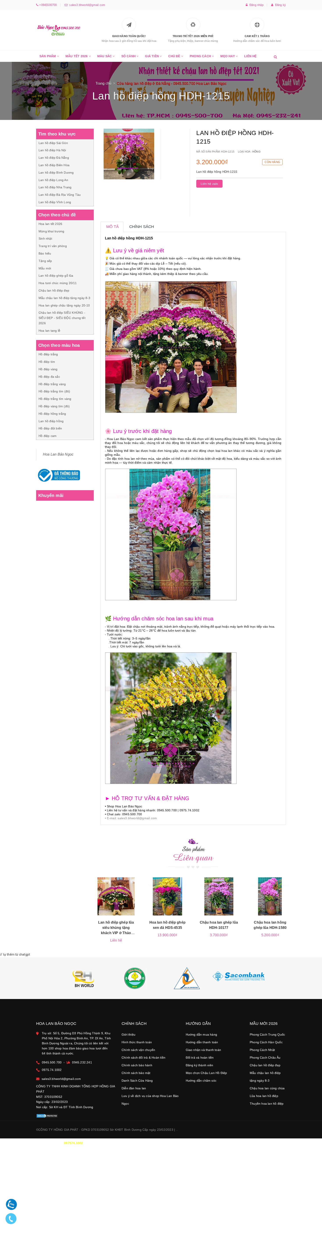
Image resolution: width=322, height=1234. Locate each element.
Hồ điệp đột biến (50, 428)
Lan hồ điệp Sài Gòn (53, 143)
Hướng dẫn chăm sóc (201, 1080)
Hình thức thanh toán (137, 1042)
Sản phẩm (48, 56)
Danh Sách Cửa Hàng (137, 1080)
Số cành (129, 56)
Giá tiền (152, 56)
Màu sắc (105, 56)
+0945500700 (47, 5)
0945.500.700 (52, 1062)
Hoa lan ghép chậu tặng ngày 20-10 (64, 305)
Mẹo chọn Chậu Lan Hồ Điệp (206, 1073)
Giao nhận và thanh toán (203, 1050)
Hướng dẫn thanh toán (202, 1042)
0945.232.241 (82, 1062)
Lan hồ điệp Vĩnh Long (55, 202)
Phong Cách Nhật (262, 1050)
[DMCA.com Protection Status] (47, 1115)
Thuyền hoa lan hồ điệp (266, 1103)
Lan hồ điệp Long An (53, 180)
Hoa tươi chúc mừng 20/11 (58, 283)
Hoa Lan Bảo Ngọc (58, 454)
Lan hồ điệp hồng (51, 421)
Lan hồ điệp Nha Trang (55, 187)
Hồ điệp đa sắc (49, 376)
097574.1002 (73, 1143)
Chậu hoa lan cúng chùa (267, 1088)
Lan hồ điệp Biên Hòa (54, 165)
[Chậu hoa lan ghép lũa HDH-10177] (219, 896)
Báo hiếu (45, 253)
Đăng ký (279, 5)
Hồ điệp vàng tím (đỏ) (54, 406)
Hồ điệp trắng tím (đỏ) (54, 391)
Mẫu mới (45, 268)
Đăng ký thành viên (199, 1065)
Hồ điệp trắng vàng (52, 384)
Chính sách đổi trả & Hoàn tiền (143, 1057)
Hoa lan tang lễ (49, 330)
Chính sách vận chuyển (138, 1050)
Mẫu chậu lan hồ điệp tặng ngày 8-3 (64, 298)
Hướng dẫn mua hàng (201, 1034)
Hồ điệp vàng (48, 369)
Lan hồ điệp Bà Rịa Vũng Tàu (60, 194)
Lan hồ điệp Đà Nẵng (54, 157)
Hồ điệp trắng (48, 354)
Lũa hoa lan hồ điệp (264, 1096)
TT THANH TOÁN (232, 1143)
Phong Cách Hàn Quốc (266, 1042)
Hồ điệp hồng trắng (52, 413)
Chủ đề (174, 56)
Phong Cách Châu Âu (265, 1057)
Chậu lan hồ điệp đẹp (54, 290)
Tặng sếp (45, 261)
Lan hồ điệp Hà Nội (52, 150)
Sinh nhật (45, 238)
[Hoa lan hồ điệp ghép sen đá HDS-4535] (167, 896)
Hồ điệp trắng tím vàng (55, 399)
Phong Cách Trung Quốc (267, 1034)
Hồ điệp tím (47, 361)
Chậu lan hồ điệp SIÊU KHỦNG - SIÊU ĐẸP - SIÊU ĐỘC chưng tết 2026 (62, 318)
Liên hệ (250, 56)
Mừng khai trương (51, 231)
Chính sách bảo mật (136, 1073)
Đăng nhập (256, 5)
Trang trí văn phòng (53, 246)
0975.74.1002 (52, 1070)
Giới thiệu (128, 1034)
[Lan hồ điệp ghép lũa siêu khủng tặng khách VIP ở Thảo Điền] (116, 896)
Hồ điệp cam (48, 436)
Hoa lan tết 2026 (50, 224)
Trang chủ (103, 83)
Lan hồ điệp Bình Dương (56, 172)
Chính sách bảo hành (137, 1065)
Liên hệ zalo (209, 183)
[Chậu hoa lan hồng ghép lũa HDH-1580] (270, 896)
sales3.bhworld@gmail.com (86, 5)
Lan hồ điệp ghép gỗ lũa (56, 275)
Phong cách (201, 56)
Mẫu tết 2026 (77, 56)
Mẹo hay (228, 56)
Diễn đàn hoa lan (134, 1088)
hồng (256, 151)
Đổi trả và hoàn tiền (200, 1057)
